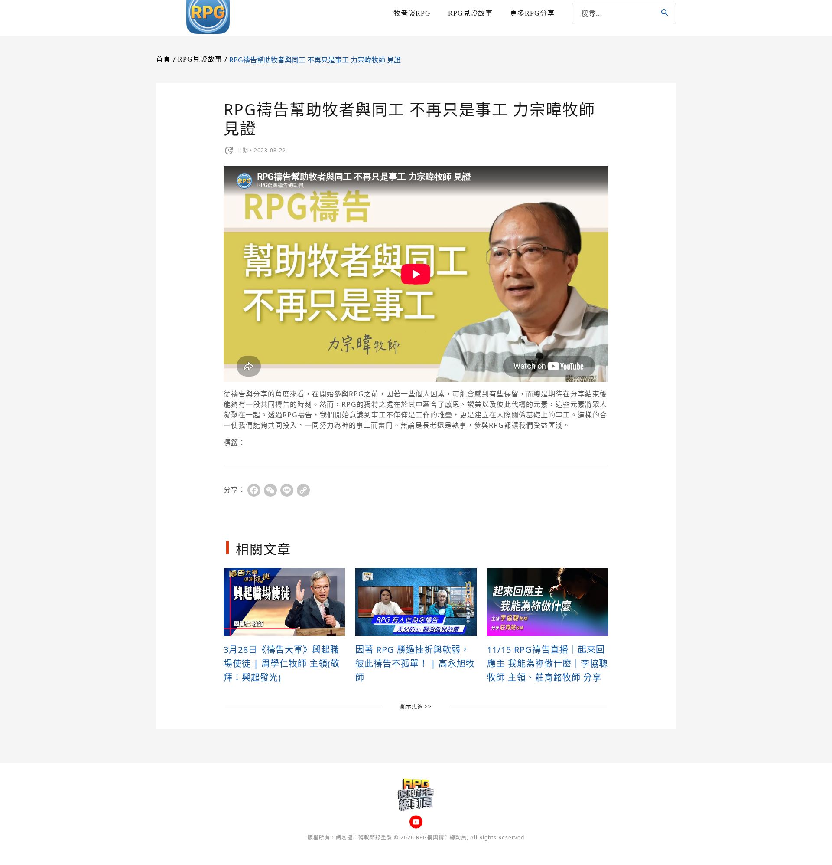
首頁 (163, 59)
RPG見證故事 (470, 13)
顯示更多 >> (416, 706)
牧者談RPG (412, 13)
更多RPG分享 (532, 13)
